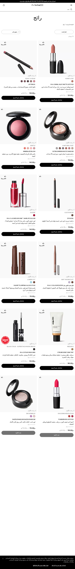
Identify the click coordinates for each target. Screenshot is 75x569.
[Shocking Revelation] (72, 416)
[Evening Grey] (57, 148)
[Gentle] (34, 148)
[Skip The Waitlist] (72, 282)
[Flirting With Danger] (25, 148)
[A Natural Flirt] (72, 148)
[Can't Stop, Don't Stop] (31, 416)
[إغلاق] (3, 559)
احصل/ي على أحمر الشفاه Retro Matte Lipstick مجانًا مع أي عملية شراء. (38, 1)
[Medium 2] (72, 349)
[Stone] (31, 81)
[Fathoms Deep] (63, 148)
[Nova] (31, 282)
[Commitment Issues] (69, 282)
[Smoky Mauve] (69, 148)
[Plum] (25, 81)
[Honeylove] (72, 81)
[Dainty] (31, 148)
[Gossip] (34, 215)
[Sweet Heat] (66, 148)
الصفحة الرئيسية (70, 24)
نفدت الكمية (56, 435)
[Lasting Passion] (69, 416)
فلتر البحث (64, 31)
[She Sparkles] (34, 416)
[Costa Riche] (72, 215)
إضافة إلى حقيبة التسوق (56, 100)
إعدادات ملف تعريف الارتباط (59, 565)
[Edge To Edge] (34, 81)
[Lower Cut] (34, 282)
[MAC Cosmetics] (37, 5)
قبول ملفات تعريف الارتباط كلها (40, 565)
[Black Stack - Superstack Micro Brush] (34, 349)
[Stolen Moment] (60, 148)
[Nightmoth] (28, 81)
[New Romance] (28, 148)
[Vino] (21, 81)
